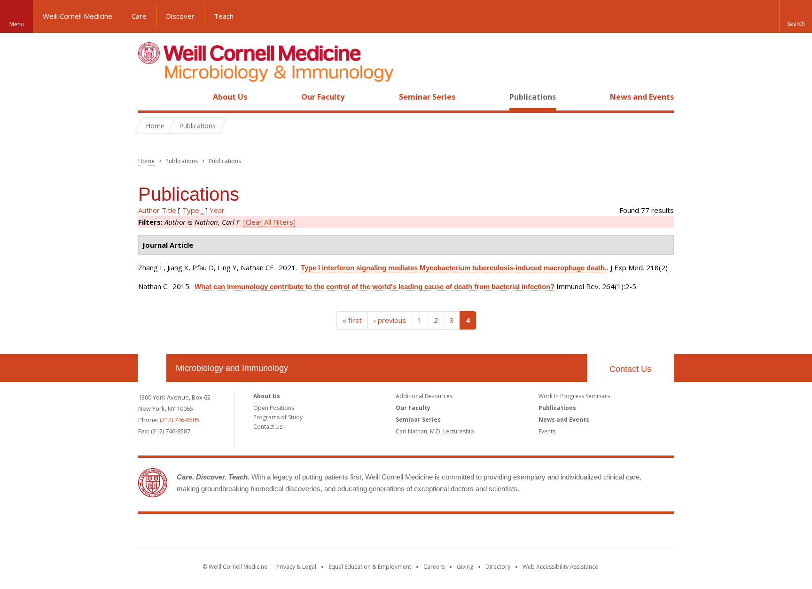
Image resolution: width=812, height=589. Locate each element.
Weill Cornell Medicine (77, 16)
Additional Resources (424, 396)
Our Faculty (322, 97)
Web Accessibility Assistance (560, 567)
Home (148, 96)
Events (547, 431)
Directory (497, 567)
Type (190, 210)
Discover (180, 16)
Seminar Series (427, 97)
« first (352, 320)
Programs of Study (278, 417)
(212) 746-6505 (179, 420)
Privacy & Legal (296, 567)
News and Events (642, 97)
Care (139, 16)
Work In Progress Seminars (574, 396)
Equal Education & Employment (369, 567)
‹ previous (390, 320)
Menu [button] (16, 24)
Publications (532, 97)
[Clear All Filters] (269, 222)
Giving (465, 567)
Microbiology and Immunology (232, 368)
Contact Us (630, 369)
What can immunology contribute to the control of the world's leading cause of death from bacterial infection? (374, 287)
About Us (230, 97)
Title (169, 210)
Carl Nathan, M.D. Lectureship (435, 431)
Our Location (152, 368)
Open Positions (273, 408)
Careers (434, 567)
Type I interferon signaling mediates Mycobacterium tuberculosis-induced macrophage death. (454, 268)
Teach (224, 16)
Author (149, 210)
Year (217, 210)
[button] (795, 16)
